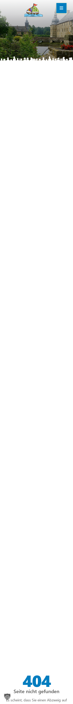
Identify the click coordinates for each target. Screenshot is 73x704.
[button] (7, 696)
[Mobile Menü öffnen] (61, 8)
